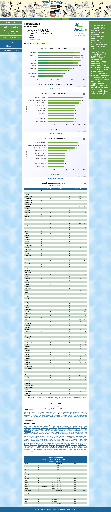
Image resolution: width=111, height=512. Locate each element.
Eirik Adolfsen (53, 447)
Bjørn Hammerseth (78, 430)
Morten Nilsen (55, 411)
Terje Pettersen (34, 433)
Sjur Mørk (46, 413)
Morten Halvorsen (70, 436)
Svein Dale (32, 413)
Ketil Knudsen (76, 412)
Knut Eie (52, 416)
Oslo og (12, 32)
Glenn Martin (53, 430)
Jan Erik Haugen (57, 412)
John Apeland (39, 425)
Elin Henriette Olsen (29, 425)
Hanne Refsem (53, 428)
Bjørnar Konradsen (29, 442)
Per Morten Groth (62, 425)
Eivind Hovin (79, 433)
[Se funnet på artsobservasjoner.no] (85, 464)
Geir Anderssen (45, 416)
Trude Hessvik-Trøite (63, 435)
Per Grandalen (44, 428)
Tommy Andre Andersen (49, 435)
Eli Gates (46, 425)
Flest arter (55, 409)
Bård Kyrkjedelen (67, 415)
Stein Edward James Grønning (66, 433)
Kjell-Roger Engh (67, 426)
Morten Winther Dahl (41, 442)
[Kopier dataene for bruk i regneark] (85, 183)
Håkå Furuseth (69, 446)
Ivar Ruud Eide (82, 449)
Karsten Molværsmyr (67, 442)
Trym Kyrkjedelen (56, 415)
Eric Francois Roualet (52, 436)
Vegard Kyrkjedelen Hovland (75, 416)
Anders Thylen (82, 437)
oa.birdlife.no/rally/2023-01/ (41, 43)
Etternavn (63, 409)
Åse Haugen (79, 436)
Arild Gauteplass (57, 439)
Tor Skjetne (47, 443)
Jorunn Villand (79, 432)
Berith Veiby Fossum (36, 449)
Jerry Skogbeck (54, 413)
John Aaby (32, 436)
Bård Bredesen (44, 426)
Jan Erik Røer (82, 440)
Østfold (45, 19)
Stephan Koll (45, 447)
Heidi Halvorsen (33, 412)
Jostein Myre (53, 433)
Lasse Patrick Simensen (67, 432)
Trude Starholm (44, 430)
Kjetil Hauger (74, 440)
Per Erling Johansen (71, 445)
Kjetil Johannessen (47, 449)
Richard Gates (39, 439)
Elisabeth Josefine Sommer (35, 443)
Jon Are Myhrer (36, 428)
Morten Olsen (48, 412)
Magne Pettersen (34, 430)
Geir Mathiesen (56, 443)
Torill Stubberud (32, 429)
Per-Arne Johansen (44, 415)
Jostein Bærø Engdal (61, 416)
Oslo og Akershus (55, 19)
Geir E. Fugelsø (59, 446)
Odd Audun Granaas (55, 426)
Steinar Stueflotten (64, 413)
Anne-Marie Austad (43, 445)
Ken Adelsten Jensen (74, 425)
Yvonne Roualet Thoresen (63, 440)
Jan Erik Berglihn (34, 426)
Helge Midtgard (44, 437)
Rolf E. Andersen (73, 437)
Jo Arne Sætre (62, 428)
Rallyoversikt (11, 22)
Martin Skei (27, 446)
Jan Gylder (52, 445)
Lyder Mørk (34, 415)
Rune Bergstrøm (40, 436)
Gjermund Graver (35, 437)
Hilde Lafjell (44, 432)
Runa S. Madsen (74, 413)
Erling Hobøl (53, 425)
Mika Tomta (41, 412)
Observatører (11, 46)
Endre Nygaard (78, 446)
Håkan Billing (35, 432)
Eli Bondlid (61, 436)
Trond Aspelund (77, 415)
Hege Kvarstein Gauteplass (70, 439)
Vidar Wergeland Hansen (59, 449)
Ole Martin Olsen (37, 418)
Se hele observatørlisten (55, 133)
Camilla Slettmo (53, 437)
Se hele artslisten (55, 88)
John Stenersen (67, 412)
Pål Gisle (63, 443)
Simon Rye (38, 435)
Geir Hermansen (29, 439)
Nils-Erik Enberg (82, 445)
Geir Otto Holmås (35, 416)
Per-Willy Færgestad (53, 432)
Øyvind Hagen (70, 429)
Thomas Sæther (78, 442)
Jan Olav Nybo (36, 446)
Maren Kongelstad (44, 433)
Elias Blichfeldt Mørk (47, 446)
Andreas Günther (64, 411)
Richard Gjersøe (77, 426)
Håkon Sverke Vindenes (65, 430)
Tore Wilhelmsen (75, 411)
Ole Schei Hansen (63, 437)
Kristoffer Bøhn (48, 439)
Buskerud (65, 19)
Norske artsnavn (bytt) (54, 185)
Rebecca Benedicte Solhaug (42, 411)
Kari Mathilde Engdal (73, 443)
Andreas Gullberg (29, 411)
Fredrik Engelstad (77, 447)
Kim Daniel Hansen (72, 449)
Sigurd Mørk (39, 413)
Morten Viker (52, 440)
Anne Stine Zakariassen (64, 447)
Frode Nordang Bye (51, 429)
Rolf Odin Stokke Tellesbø (73, 428)
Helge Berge (41, 429)
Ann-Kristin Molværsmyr (54, 442)
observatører (35, 40)
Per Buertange (79, 429)
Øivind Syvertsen (60, 445)
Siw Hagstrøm (33, 445)
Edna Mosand (34, 440)
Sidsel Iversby (61, 429)
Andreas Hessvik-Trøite (76, 435)
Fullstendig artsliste (11, 50)
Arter (11, 42)
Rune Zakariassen (43, 440)
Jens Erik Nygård (35, 447)
